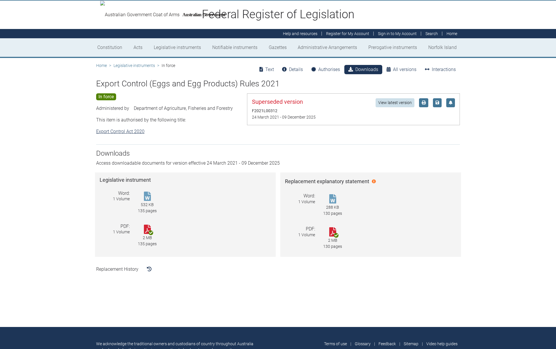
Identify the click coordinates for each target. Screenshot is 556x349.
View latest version (395, 102)
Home (101, 65)
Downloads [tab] (366, 69)
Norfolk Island (442, 47)
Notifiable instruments (234, 47)
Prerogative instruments (392, 47)
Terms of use (335, 343)
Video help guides (442, 343)
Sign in (397, 33)
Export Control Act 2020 (120, 131)
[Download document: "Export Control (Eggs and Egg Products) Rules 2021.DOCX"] (147, 197)
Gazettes (278, 47)
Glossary (363, 343)
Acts (137, 47)
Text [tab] (269, 69)
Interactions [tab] (444, 69)
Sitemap (411, 343)
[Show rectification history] (149, 269)
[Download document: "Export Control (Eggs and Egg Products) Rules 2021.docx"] (332, 199)
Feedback (387, 343)
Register (347, 33)
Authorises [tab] (329, 69)
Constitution (109, 47)
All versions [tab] (404, 69)
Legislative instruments (177, 47)
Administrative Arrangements (327, 47)
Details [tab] (296, 69)
